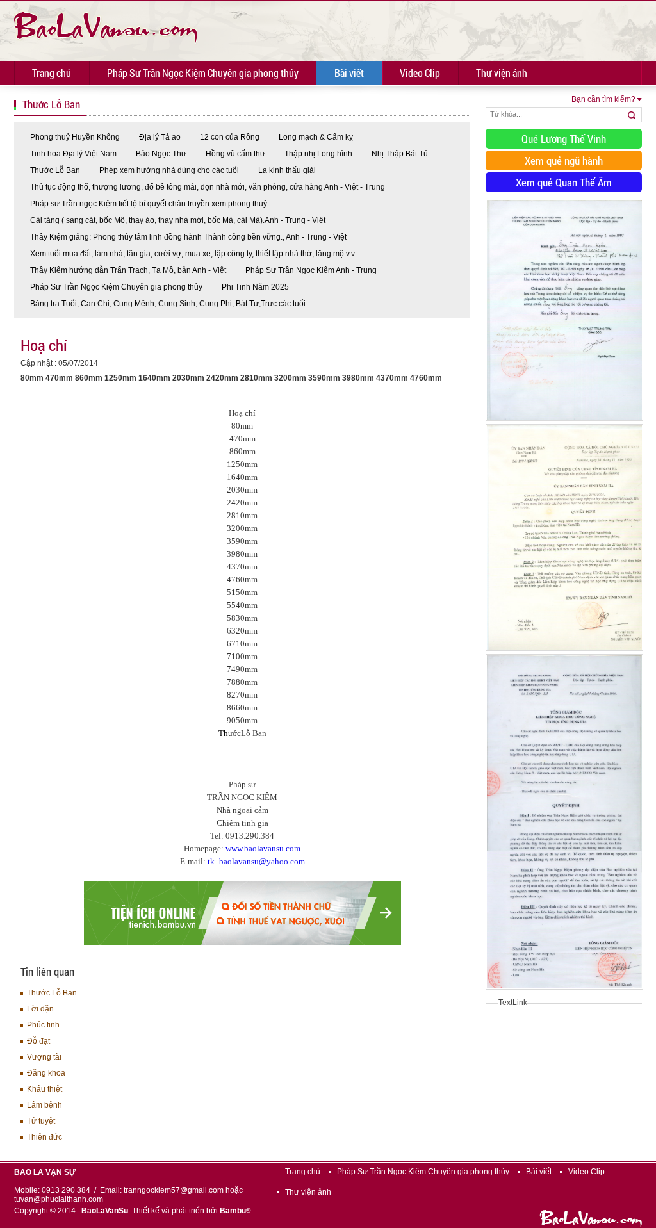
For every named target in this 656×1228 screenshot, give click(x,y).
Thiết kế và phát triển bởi (191, 1210)
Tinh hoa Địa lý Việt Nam (73, 153)
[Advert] (564, 421)
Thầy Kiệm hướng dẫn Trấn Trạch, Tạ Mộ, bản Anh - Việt (128, 270)
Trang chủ (51, 72)
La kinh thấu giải (287, 170)
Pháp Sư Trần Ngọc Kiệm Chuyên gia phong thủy (203, 72)
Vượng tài (44, 1056)
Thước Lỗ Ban (55, 170)
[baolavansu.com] (105, 25)
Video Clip (420, 72)
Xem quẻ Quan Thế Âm (564, 182)
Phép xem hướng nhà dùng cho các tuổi (169, 170)
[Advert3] (564, 990)
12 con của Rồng (229, 137)
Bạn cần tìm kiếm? (603, 99)
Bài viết (349, 72)
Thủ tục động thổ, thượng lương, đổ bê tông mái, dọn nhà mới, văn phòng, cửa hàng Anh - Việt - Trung (207, 187)
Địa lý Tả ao (160, 137)
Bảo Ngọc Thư (161, 153)
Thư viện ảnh (501, 72)
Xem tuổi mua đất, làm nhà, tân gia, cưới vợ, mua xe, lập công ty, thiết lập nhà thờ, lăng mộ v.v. (193, 253)
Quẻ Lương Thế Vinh (563, 138)
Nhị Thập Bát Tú (400, 153)
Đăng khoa (46, 1072)
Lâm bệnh (44, 1105)
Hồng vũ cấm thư (235, 153)
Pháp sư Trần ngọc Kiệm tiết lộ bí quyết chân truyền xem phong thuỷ (148, 203)
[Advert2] (564, 651)
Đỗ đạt (38, 1040)
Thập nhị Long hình (318, 153)
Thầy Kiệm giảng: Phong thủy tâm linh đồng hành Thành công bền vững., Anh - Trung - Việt (188, 237)
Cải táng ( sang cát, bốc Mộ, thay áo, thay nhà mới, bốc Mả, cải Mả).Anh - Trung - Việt (177, 220)
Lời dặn (40, 1008)
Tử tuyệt (41, 1121)
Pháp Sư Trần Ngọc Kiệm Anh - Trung (311, 270)
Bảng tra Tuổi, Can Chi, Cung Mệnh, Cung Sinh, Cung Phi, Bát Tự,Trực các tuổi (168, 303)
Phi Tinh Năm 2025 (255, 286)
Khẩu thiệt (44, 1089)
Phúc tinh (43, 1024)
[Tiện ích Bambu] (242, 942)
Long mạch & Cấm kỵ (316, 137)
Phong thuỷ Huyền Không (75, 137)
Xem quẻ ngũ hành (564, 160)
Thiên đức (44, 1137)
